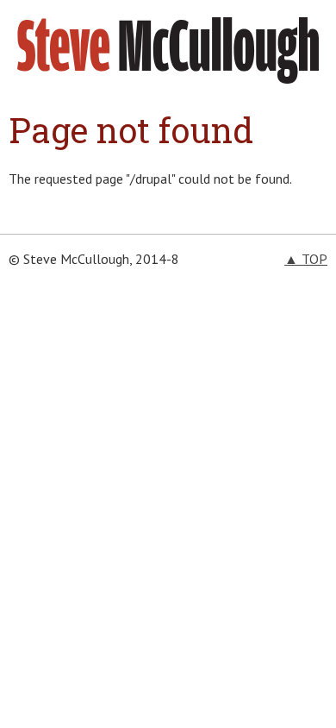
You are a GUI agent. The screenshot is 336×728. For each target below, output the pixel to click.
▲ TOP (305, 258)
